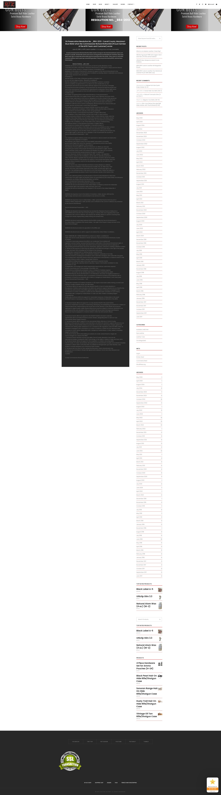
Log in (138, 353)
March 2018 (139, 291)
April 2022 (139, 162)
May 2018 (139, 284)
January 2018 (140, 298)
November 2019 (141, 243)
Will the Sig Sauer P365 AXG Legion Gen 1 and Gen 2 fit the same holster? (149, 55)
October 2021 (140, 177)
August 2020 (140, 221)
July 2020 (139, 225)
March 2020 (140, 236)
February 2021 (140, 206)
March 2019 (139, 261)
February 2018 (140, 295)
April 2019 (139, 258)
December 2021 (141, 173)
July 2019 (139, 250)
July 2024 (139, 129)
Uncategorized (141, 340)
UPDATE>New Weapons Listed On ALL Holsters (147, 61)
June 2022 (139, 155)
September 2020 (141, 217)
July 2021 (139, 188)
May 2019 (139, 254)
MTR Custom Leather (88, 49)
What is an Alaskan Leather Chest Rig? (148, 51)
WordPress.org (141, 364)
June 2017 (139, 317)
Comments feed (141, 361)
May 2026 (139, 118)
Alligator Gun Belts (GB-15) (151, 100)
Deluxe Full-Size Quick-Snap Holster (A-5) (148, 86)
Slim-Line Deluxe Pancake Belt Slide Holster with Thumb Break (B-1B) (148, 104)
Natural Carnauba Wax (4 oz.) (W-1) (148, 95)
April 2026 (139, 122)
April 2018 (139, 287)
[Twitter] (199, 4)
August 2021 (140, 184)
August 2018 (140, 272)
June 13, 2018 (76, 49)
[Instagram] (202, 4)
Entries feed (140, 357)
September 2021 (141, 180)
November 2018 (141, 269)
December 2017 (141, 302)
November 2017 (141, 306)
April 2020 (139, 232)
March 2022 (140, 166)
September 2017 (141, 313)
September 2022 (141, 144)
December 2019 (141, 239)
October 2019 (140, 247)
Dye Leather (140, 333)
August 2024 (140, 125)
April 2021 (139, 199)
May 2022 (139, 158)
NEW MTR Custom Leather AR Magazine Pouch (148, 66)
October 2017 (140, 309)
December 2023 (141, 133)
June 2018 (139, 280)
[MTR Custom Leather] (9, 4)
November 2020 (141, 210)
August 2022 (140, 147)
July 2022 (139, 151)
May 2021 (139, 195)
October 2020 (140, 214)
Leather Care (140, 337)
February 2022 (140, 169)
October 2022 (140, 140)
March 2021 (139, 203)
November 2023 (141, 136)
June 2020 (139, 228)
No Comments (114, 49)
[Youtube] (205, 4)
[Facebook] (196, 4)
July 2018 (139, 276)
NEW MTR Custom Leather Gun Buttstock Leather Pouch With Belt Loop (149, 72)
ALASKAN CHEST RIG (142, 329)
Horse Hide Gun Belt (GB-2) (153, 91)
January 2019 (140, 265)
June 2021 (139, 191)
